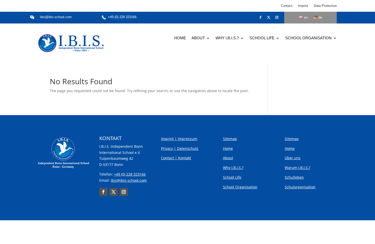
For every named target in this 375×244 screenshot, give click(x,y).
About (198, 38)
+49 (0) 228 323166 (122, 17)
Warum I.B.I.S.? (297, 167)
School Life (261, 38)
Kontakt (184, 157)
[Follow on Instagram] (277, 17)
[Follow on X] (269, 17)
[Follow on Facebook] (260, 17)
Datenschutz (187, 148)
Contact (286, 6)
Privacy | (169, 148)
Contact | (169, 157)
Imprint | (169, 138)
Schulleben (294, 177)
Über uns (293, 157)
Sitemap (230, 138)
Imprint (303, 6)
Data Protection (325, 6)
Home (180, 38)
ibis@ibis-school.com (56, 17)
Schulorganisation (300, 187)
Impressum (187, 138)
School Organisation (308, 38)
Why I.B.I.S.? (227, 38)
